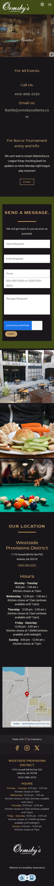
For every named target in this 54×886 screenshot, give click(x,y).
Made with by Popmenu (22, 739)
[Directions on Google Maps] (27, 697)
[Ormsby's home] (15, 7)
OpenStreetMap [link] (28, 724)
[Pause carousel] (51, 54)
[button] (27, 376)
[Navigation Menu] (49, 4)
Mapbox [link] (17, 724)
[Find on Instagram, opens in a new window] (27, 749)
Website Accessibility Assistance (27, 867)
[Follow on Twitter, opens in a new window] (37, 749)
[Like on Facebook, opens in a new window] (17, 749)
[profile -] (42, 4)
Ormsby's (27, 849)
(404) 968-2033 (27, 777)
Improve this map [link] (42, 724)
